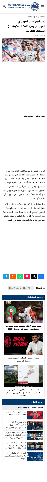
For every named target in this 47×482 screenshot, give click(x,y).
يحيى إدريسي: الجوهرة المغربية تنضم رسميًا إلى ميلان (23, 359)
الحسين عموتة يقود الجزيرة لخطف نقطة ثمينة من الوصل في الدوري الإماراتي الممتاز (15, 435)
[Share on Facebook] (41, 276)
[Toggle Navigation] (43, 6)
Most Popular (23, 407)
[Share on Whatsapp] (20, 276)
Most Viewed (37, 407)
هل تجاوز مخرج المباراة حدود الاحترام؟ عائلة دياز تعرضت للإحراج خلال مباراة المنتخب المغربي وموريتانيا (16, 447)
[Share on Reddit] (13, 276)
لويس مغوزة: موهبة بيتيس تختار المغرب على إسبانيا (16, 413)
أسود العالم (32, 16)
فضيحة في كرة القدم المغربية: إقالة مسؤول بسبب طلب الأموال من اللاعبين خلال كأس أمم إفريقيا (15, 426)
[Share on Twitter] (34, 276)
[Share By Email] (27, 276)
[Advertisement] (23, 88)
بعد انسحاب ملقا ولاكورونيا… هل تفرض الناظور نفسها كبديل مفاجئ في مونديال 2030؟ (23, 392)
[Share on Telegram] (5, 276)
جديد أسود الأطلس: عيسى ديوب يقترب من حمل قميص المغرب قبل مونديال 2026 (23, 327)
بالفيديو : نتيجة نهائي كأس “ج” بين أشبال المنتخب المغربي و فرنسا (15, 456)
